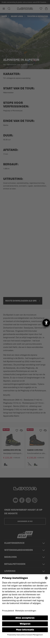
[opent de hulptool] (46, 323)
